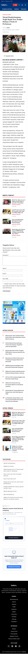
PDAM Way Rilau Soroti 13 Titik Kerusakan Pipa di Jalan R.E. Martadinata (18, 201)
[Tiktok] (19, 646)
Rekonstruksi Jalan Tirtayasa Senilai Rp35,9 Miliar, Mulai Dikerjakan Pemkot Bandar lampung (15, 337)
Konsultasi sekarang (13, 537)
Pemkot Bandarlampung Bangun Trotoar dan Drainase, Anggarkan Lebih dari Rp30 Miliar (13, 344)
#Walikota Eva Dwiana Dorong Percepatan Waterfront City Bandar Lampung (13, 498)
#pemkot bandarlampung (9, 463)
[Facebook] (8, 646)
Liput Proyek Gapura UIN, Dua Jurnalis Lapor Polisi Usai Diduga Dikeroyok (18, 211)
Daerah (16, 9)
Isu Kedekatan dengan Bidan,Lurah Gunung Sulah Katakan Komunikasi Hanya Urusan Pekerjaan (14, 399)
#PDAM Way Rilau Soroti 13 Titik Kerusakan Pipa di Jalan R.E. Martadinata (13, 470)
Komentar (6, 255)
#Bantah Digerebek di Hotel (10, 491)
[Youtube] (15, 646)
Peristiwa (14, 616)
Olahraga (14, 619)
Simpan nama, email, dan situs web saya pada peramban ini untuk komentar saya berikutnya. (14, 285)
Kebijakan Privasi (14, 636)
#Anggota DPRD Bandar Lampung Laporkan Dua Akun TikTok (14, 487)
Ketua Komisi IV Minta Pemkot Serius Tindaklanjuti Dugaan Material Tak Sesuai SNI (14, 359)
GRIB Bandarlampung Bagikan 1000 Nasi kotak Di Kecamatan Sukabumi (14, 366)
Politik (14, 606)
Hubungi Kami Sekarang (14, 566)
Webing (24, 651)
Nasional (24, 9)
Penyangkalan (14, 633)
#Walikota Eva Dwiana (9, 466)
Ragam (14, 611)
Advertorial (14, 614)
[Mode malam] (22, 5)
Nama (5, 268)
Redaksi (14, 628)
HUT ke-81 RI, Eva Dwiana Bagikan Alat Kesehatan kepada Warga (15, 377)
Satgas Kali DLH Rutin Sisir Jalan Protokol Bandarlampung (17, 221)
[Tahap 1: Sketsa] (5, 518)
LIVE (16, 4)
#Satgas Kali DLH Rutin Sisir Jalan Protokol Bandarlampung (13, 482)
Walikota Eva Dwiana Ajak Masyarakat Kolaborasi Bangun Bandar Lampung (15, 372)
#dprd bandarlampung (9, 494)
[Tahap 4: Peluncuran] (22, 518)
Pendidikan (14, 621)
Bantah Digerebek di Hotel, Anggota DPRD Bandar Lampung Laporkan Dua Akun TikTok (18, 231)
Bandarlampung (7, 9)
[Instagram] (12, 646)
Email (5, 273)
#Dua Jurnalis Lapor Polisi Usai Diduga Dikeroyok (12, 474)
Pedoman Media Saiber (14, 638)
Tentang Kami (14, 631)
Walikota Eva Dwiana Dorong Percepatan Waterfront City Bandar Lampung (14, 384)
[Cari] (19, 5)
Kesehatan (14, 609)
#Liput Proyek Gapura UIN (10, 478)
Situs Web (5, 278)
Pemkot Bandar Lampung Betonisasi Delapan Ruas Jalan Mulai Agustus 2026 (14, 392)
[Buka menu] (25, 5)
